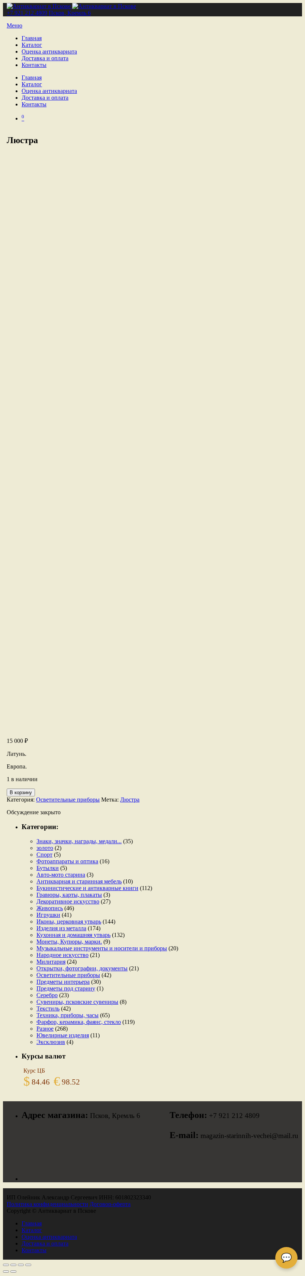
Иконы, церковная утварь (68, 921)
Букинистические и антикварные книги (87, 888)
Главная (32, 38)
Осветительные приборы (68, 799)
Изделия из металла (61, 928)
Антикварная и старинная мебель (79, 881)
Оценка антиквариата (49, 51)
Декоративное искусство (67, 901)
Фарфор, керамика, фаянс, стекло (78, 1022)
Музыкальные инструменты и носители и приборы (101, 948)
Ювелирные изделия (62, 1035)
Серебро (47, 995)
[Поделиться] (21, 1265)
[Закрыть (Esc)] (28, 1265)
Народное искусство (62, 955)
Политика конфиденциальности (47, 1204)
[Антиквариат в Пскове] (71, 6)
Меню (14, 25)
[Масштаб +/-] (6, 1265)
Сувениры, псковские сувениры (77, 1002)
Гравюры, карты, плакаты (69, 895)
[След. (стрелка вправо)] (13, 1271)
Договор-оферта (110, 1204)
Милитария (50, 961)
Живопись (49, 908)
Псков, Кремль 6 (70, 13)
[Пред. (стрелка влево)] (6, 1271)
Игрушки (48, 915)
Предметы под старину (65, 988)
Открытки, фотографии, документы (82, 968)
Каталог (32, 45)
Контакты (34, 65)
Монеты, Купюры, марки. (69, 941)
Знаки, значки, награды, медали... (79, 841)
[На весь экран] (13, 1265)
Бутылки (47, 868)
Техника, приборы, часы (67, 1015)
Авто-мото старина (60, 874)
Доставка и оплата (45, 58)
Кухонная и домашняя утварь (73, 935)
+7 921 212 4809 (27, 13)
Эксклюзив (50, 1042)
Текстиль (48, 1008)
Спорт (44, 854)
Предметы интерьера (63, 982)
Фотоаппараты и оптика (67, 861)
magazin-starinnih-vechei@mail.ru (249, 1136)
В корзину (21, 792)
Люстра (129, 799)
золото (44, 848)
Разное (45, 1028)
